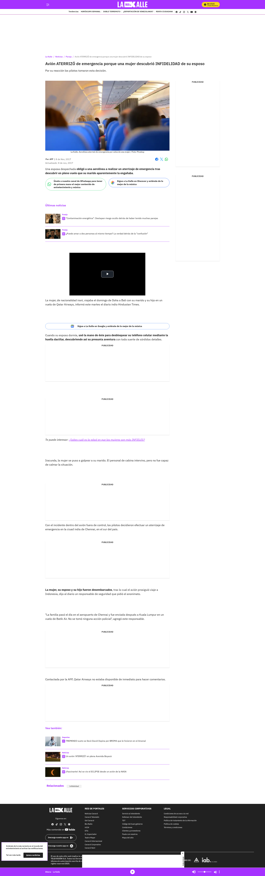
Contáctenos (127, 827)
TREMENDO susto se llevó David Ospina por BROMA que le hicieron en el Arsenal (106, 740)
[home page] (133, 4)
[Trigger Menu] (47, 4)
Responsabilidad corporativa (175, 817)
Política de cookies (171, 824)
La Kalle (48, 57)
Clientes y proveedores (131, 831)
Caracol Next (90, 848)
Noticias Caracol (91, 814)
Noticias (59, 57)
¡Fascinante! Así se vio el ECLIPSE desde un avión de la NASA (96, 771)
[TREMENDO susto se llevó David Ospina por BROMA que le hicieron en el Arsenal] (52, 741)
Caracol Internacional (93, 841)
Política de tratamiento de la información (180, 821)
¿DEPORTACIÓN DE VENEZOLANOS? (138, 12)
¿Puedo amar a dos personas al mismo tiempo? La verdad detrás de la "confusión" (107, 233)
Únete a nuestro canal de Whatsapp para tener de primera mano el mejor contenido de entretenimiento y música (78, 184)
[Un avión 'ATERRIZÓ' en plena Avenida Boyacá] (52, 757)
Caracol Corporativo (93, 845)
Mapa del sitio (127, 838)
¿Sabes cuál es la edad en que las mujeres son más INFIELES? (107, 440)
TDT (123, 821)
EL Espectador (91, 834)
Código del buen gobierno (132, 824)
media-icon (132, 871)
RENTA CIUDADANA (164, 12)
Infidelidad (74, 786)
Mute (194, 872)
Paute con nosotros (129, 834)
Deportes (66, 737)
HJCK (87, 827)
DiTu (86, 831)
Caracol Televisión (92, 817)
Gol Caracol (89, 821)
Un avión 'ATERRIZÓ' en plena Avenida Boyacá (89, 756)
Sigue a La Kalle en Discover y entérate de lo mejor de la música (140, 183)
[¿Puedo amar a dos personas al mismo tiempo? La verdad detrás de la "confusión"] (52, 234)
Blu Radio (88, 824)
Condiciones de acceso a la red (176, 814)
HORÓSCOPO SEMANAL (90, 12)
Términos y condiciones (173, 827)
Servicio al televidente (131, 814)
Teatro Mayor (90, 838)
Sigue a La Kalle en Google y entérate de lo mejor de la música (109, 326)
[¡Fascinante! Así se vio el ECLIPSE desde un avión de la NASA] (52, 772)
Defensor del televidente (132, 817)
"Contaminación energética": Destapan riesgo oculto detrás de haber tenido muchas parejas (112, 218)
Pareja (69, 57)
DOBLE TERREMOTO (111, 12)
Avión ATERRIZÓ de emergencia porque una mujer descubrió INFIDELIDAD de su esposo (113, 57)
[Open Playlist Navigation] (219, 871)
